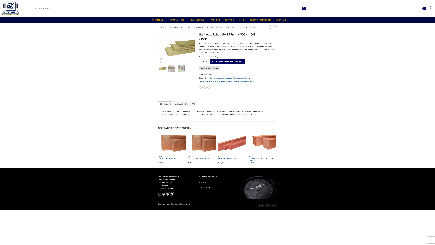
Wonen (242, 20)
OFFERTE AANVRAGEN (209, 68)
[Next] (192, 47)
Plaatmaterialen (177, 20)
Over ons (202, 182)
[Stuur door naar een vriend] (205, 87)
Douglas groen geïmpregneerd (205, 27)
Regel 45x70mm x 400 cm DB (228, 158)
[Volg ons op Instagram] (164, 194)
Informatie (281, 20)
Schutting (229, 20)
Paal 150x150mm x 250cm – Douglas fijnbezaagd (262, 159)
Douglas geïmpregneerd (224, 82)
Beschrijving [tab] (165, 104)
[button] (424, 8)
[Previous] (162, 47)
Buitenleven (215, 20)
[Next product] (270, 27)
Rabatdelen (229, 78)
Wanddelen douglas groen (241, 27)
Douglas (213, 82)
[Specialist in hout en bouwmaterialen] (16, 8)
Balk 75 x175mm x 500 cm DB (168, 158)
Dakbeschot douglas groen (216, 78)
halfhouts (236, 82)
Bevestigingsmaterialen (260, 20)
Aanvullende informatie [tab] (185, 104)
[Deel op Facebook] (201, 87)
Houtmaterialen (156, 20)
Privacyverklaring (205, 187)
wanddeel (251, 82)
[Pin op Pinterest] (209, 87)
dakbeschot (206, 82)
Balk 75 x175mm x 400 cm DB (198, 158)
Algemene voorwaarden (208, 176)
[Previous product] (275, 27)
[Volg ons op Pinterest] (172, 194)
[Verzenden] (304, 8)
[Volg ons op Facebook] (160, 194)
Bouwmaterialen (197, 20)
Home (161, 27)
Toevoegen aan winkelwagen (227, 61)
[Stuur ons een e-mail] (168, 194)
